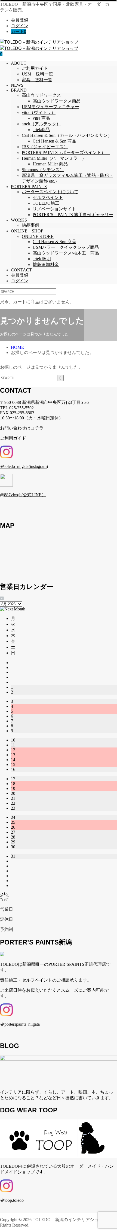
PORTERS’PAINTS (29, 186)
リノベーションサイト (54, 209)
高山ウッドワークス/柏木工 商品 (66, 253)
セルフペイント (48, 197)
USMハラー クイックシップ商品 (66, 247)
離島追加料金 (46, 264)
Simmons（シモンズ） (43, 169)
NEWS (17, 85)
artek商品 (41, 129)
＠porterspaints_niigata (20, 1024)
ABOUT (18, 63)
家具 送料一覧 (37, 79)
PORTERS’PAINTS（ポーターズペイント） (66, 152)
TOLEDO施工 (46, 203)
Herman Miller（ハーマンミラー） (54, 158)
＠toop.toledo (12, 1200)
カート (18, 31)
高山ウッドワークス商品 (57, 101)
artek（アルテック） (41, 124)
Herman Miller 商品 (50, 164)
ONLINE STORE (38, 236)
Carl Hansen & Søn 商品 (54, 141)
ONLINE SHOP (27, 231)
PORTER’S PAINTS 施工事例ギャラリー (73, 214)
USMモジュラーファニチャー (50, 106)
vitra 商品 (41, 118)
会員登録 (19, 20)
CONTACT (21, 270)
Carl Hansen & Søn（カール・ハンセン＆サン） (67, 135)
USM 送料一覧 (37, 74)
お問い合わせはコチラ (22, 428)
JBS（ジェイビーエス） (45, 146)
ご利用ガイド (35, 68)
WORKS (19, 220)
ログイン (19, 25)
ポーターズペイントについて (50, 191)
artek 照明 (42, 258)
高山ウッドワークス (41, 95)
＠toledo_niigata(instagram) (24, 466)
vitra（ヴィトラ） (39, 112)
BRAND (19, 90)
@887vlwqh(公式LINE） (23, 494)
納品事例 (30, 225)
